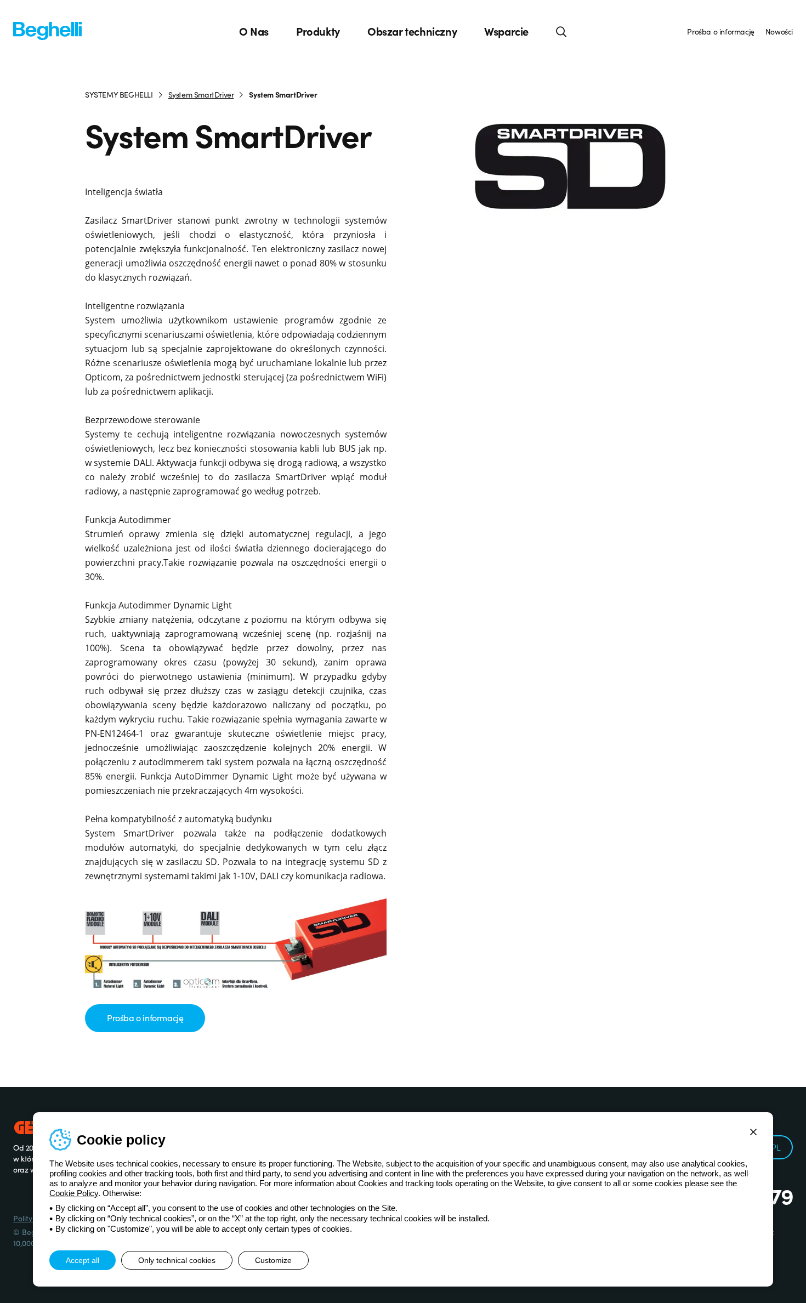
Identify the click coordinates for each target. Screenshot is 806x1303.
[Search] (561, 31)
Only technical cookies (176, 1260)
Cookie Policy (73, 1193)
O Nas (254, 31)
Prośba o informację (720, 31)
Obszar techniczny (412, 31)
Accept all (82, 1260)
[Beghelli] (47, 30)
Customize (273, 1260)
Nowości (779, 31)
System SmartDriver (201, 94)
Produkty (318, 31)
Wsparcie (506, 31)
